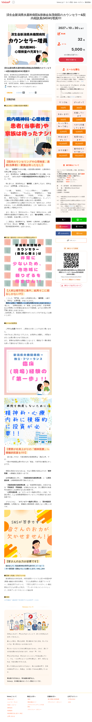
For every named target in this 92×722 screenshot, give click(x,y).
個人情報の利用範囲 (53, 699)
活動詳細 (9, 93)
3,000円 (63, 131)
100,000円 (79, 155)
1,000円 (79, 120)
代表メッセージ (11, 705)
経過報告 (20, 93)
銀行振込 (74, 97)
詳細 (82, 81)
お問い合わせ (11, 716)
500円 (63, 120)
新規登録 (88, 2)
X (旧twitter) (71, 699)
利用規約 (71, 206)
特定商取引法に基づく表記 (14, 713)
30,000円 (79, 143)
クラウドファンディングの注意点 (36, 705)
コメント (32, 93)
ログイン (81, 2)
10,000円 (63, 143)
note (69, 702)
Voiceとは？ (61, 2)
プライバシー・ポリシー (34, 709)
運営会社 (9, 707)
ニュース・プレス (12, 702)
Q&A (29, 699)
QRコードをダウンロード (72, 285)
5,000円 (79, 131)
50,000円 (63, 155)
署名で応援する (71, 60)
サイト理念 (69, 2)
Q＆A (75, 2)
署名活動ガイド (32, 702)
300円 (79, 108)
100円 (63, 108)
